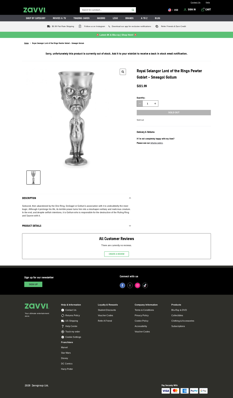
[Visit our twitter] (130, 285)
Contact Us (70, 310)
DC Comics (66, 363)
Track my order (72, 331)
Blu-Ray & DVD (179, 310)
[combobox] (108, 10)
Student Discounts (107, 310)
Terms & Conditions (144, 310)
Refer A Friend (105, 321)
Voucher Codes (105, 315)
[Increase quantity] (155, 104)
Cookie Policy (141, 321)
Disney (64, 358)
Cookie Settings (73, 337)
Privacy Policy (142, 315)
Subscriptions (178, 326)
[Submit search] (133, 10)
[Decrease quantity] (140, 104)
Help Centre (71, 326)
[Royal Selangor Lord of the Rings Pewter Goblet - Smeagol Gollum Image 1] (33, 178)
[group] (76, 118)
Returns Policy (72, 315)
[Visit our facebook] (122, 285)
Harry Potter (67, 369)
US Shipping (71, 321)
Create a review (116, 254)
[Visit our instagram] (137, 285)
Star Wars (66, 353)
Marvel (64, 347)
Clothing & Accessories (182, 321)
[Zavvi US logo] (35, 10)
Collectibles (177, 315)
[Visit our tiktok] (145, 285)
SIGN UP (33, 284)
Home (26, 43)
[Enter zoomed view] (123, 72)
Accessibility (141, 326)
